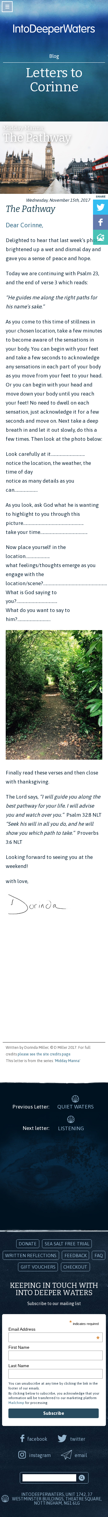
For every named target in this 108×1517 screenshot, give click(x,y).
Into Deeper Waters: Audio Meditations (54, 29)
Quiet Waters (75, 1107)
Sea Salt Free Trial (67, 1243)
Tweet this (100, 207)
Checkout (75, 1266)
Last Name (18, 1365)
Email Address (54, 1329)
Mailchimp (16, 1403)
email (81, 1455)
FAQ (98, 1255)
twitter (77, 1439)
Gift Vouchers (38, 1266)
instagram (40, 1455)
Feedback (75, 1255)
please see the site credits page (44, 1054)
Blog (54, 56)
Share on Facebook (100, 222)
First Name (18, 1347)
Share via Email (100, 237)
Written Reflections (30, 1255)
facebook (37, 1439)
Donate (28, 1243)
